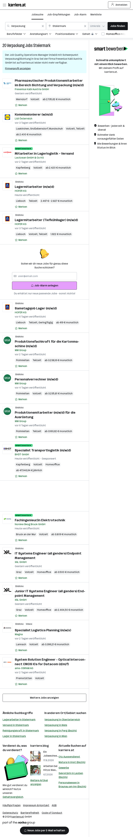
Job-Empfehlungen (58, 14)
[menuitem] (18, 34)
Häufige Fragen (12, 805)
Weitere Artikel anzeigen (39, 782)
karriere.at (66, 750)
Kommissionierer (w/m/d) (34, 114)
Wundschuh (56, 128)
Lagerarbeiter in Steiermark (19, 719)
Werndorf (21, 99)
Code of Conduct (52, 812)
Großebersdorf (39, 128)
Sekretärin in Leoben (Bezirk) (71, 775)
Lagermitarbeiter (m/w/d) (34, 187)
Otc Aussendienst (69, 756)
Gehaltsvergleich (13, 796)
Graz (19, 572)
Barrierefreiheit (30, 812)
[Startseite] (18, 5)
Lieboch (20, 200)
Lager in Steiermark (14, 736)
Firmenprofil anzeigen (18, 68)
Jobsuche (37, 14)
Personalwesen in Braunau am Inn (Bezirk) (72, 784)
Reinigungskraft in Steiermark (21, 730)
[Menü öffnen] (4, 5)
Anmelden (121, 4)
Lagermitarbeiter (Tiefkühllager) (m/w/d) (46, 220)
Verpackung (16, 45)
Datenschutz (10, 812)
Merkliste (96, 14)
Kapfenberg (23, 167)
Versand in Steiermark (16, 725)
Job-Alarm (80, 14)
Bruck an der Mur (26, 534)
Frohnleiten (22, 360)
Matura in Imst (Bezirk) (72, 762)
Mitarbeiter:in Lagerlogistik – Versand (44, 153)
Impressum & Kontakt (36, 805)
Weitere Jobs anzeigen (44, 697)
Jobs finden (117, 26)
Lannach (21, 644)
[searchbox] (44, 276)
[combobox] (25, 26)
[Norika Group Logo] (19, 823)
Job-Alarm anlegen (46, 285)
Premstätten (24, 678)
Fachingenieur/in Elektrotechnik (40, 520)
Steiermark (41, 45)
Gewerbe (64, 767)
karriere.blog (39, 746)
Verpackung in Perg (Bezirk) (60, 730)
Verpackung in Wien (55, 736)
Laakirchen (23, 128)
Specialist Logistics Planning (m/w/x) (43, 630)
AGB (54, 805)
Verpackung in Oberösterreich (62, 719)
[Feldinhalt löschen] (43, 26)
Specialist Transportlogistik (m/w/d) (43, 450)
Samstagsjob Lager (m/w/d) (36, 308)
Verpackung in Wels (55, 725)
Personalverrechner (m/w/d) (36, 379)
